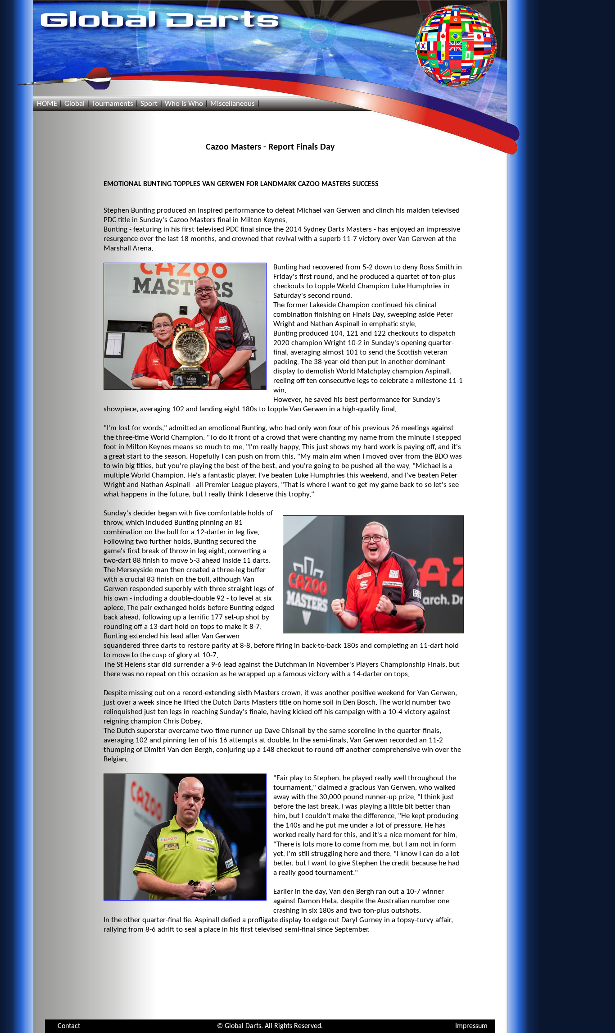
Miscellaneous (232, 104)
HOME (47, 104)
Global (74, 104)
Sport (149, 104)
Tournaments (112, 104)
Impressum (471, 1026)
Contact (69, 1026)
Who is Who (184, 104)
